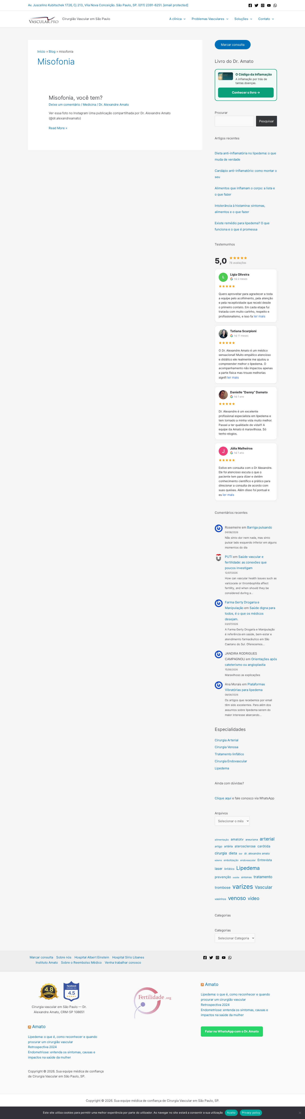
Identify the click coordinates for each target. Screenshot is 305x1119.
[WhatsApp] (275, 5)
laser (218, 868)
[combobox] (234, 121)
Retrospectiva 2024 (42, 1047)
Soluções (241, 19)
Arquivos (221, 813)
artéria (228, 846)
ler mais (259, 316)
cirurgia (221, 853)
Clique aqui (223, 798)
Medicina (89, 104)
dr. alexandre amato (257, 853)
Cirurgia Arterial (226, 740)
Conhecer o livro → (246, 92)
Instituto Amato (47, 962)
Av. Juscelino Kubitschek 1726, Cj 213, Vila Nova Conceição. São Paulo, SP (82, 5)
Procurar (221, 113)
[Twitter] (256, 5)
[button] (183, 19)
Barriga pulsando (259, 527)
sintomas (246, 877)
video (253, 898)
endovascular (248, 860)
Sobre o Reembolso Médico (81, 962)
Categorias (223, 930)
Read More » (58, 128)
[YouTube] (269, 5)
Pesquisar (266, 121)
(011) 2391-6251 (149, 5)
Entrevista (264, 860)
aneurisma (251, 839)
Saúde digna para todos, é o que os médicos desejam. (250, 613)
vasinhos (220, 899)
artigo (218, 846)
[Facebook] (250, 5)
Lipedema (222, 768)
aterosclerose (245, 846)
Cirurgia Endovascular (231, 761)
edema (218, 860)
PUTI (228, 557)
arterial (267, 839)
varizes (242, 886)
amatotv (237, 839)
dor (240, 853)
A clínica (175, 19)
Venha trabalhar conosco (123, 962)
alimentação (222, 839)
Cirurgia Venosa (226, 747)
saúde (236, 877)
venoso (237, 898)
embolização (231, 860)
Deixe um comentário (64, 104)
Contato (264, 19)
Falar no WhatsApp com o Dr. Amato (232, 1031)
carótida (263, 846)
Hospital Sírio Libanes (128, 957)
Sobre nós (63, 957)
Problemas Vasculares (208, 19)
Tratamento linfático (229, 754)
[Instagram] (263, 5)
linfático (229, 868)
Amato (39, 1026)
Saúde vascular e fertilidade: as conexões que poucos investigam (246, 562)
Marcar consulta (232, 45)
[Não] (300, 1113)
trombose (223, 887)
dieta (233, 853)
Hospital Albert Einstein (91, 957)
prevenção (223, 877)
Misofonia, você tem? (75, 97)
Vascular (263, 887)
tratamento (263, 877)
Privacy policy (251, 1112)
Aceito (231, 1112)
